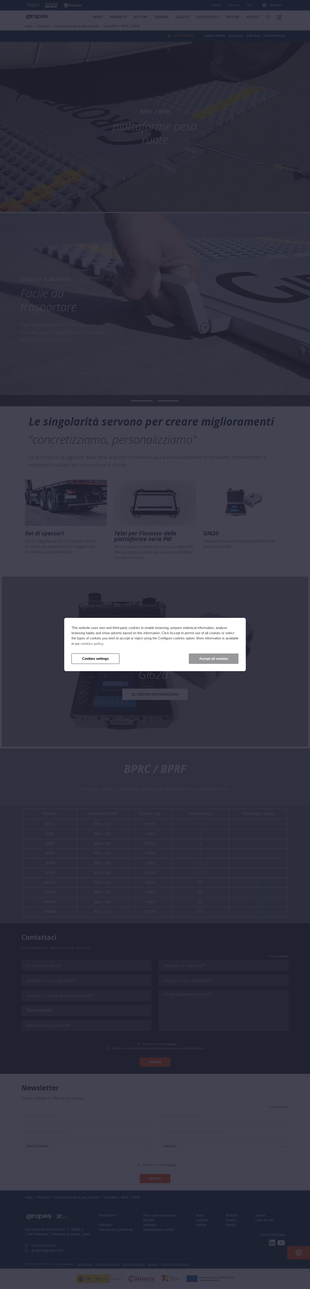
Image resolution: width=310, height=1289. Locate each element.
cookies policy (92, 644)
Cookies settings (95, 658)
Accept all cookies (213, 658)
